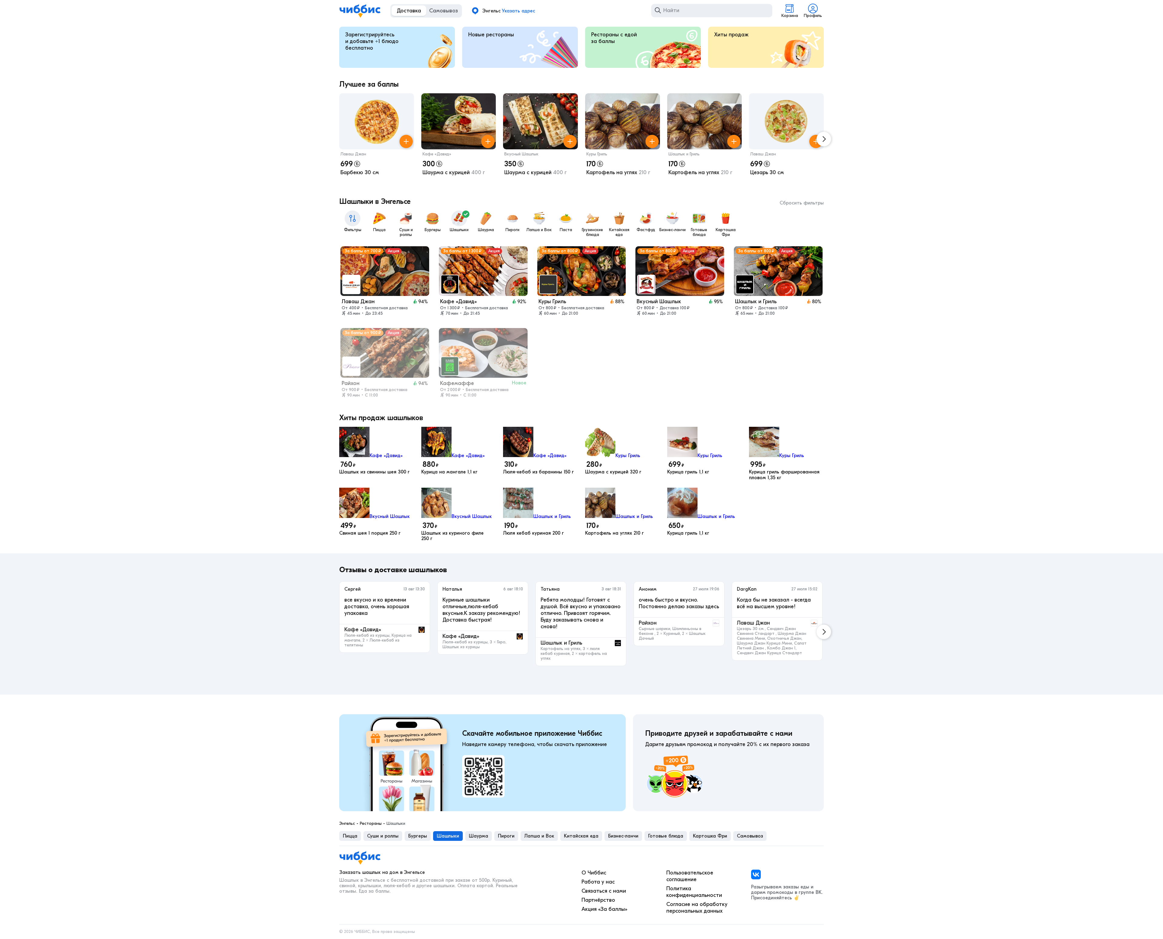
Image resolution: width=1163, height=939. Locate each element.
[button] (376, 139)
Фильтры (352, 229)
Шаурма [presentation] (478, 836)
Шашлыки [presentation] (448, 836)
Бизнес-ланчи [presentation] (623, 836)
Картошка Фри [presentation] (710, 836)
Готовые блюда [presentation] (665, 836)
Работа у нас (598, 882)
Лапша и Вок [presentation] (539, 836)
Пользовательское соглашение (689, 876)
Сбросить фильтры (802, 203)
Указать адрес (518, 11)
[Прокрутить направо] (824, 139)
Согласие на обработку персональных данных (696, 907)
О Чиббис (594, 873)
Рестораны (371, 823)
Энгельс (347, 823)
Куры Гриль (596, 154)
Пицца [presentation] (350, 836)
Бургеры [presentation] (417, 836)
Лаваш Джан (353, 154)
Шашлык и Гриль (684, 154)
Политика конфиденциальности (694, 891)
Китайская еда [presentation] (581, 836)
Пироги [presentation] (506, 836)
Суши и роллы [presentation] (383, 836)
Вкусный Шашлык (521, 154)
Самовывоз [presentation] (750, 836)
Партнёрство (598, 900)
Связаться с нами (604, 891)
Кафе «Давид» (436, 154)
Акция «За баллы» (604, 909)
